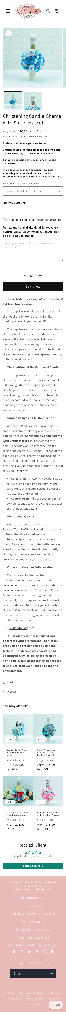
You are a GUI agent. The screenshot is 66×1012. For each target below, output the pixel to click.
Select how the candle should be (21, 183)
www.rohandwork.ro (16, 585)
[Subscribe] (52, 973)
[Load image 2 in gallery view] (33, 101)
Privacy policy (15, 998)
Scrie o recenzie (33, 866)
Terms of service (34, 998)
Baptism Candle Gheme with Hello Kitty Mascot (48, 813)
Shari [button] (9, 682)
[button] (8, 11)
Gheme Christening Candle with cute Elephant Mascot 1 (46, 752)
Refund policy (56, 992)
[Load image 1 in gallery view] (13, 101)
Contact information (35, 1004)
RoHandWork (18, 628)
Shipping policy (54, 998)
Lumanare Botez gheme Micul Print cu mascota (18, 813)
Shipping (22, 136)
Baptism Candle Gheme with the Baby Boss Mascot (18, 752)
